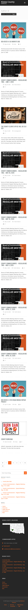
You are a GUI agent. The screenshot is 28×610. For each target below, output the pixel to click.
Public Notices (17, 84)
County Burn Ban (7, 439)
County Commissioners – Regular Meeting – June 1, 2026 (14, 81)
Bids (15, 44)
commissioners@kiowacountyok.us (12, 549)
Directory (4, 508)
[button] (24, 2)
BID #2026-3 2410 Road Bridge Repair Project (13, 401)
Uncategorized (17, 131)
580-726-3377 (7, 546)
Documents (5, 511)
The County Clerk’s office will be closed (13, 127)
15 (25, 462)
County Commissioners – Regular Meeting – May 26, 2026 (14, 172)
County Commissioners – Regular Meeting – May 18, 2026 (14, 218)
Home (4, 506)
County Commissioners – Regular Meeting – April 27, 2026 (14, 308)
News (16, 441)
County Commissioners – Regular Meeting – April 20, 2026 (14, 354)
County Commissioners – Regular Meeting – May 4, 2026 (14, 264)
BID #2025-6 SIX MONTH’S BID (10, 41)
